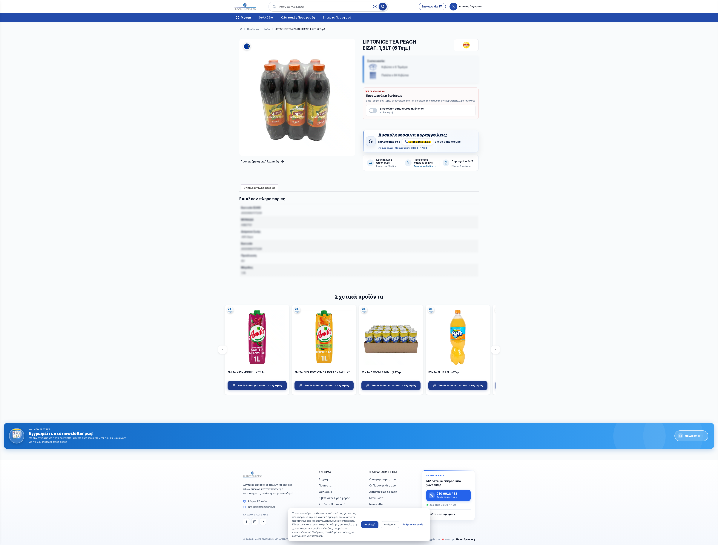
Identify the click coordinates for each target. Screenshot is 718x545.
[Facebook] (246, 521)
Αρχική (323, 479)
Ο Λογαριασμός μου (382, 479)
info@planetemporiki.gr (261, 506)
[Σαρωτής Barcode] (375, 6)
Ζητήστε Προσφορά (337, 17)
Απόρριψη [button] (390, 524)
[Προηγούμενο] (222, 350)
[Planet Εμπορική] (245, 6)
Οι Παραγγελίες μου (382, 485)
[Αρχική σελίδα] (241, 29)
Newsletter (694, 436)
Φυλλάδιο (265, 17)
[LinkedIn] (263, 521)
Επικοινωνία (430, 6)
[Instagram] (254, 521)
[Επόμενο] (495, 350)
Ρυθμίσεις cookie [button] (413, 524)
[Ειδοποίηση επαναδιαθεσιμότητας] (373, 110)
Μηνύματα (376, 498)
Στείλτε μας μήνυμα (440, 514)
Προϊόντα (325, 485)
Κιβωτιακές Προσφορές (298, 17)
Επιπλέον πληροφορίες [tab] (259, 187)
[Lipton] (466, 45)
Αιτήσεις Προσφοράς (383, 491)
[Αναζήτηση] (383, 6)
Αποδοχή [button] (369, 524)
